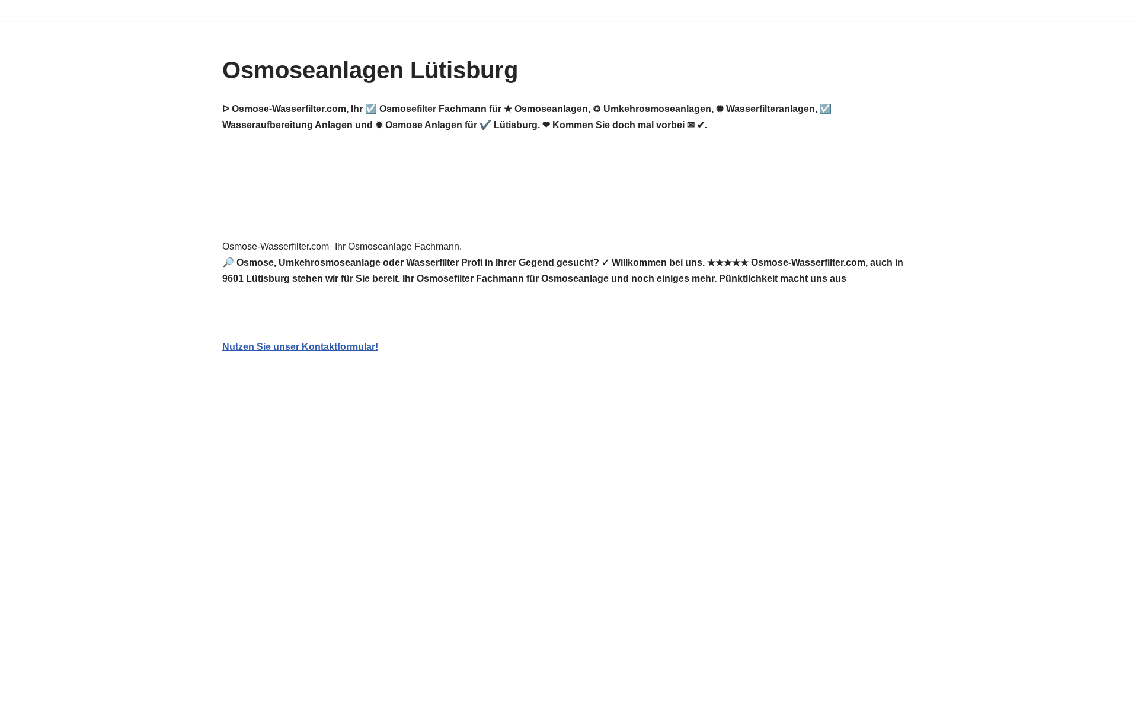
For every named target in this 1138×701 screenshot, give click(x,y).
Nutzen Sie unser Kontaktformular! (300, 347)
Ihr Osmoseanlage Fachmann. (398, 246)
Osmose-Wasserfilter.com (275, 246)
